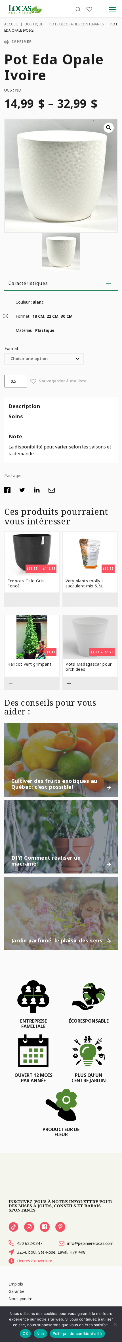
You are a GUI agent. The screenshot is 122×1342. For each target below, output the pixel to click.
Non (40, 1333)
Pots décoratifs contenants (76, 24)
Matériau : (25, 330)
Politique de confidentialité (77, 1333)
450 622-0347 (29, 1243)
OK (25, 1333)
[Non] (115, 1324)
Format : (23, 316)
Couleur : (24, 302)
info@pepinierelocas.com (90, 1243)
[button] (109, 128)
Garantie (16, 1291)
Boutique (34, 24)
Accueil (11, 24)
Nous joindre (20, 1298)
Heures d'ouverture (34, 1260)
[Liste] (89, 9)
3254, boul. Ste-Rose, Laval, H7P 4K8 (51, 1252)
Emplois (16, 1284)
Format (11, 348)
